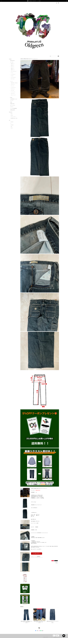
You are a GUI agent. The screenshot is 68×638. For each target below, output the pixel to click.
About (11, 113)
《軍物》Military (12, 103)
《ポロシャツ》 (12, 66)
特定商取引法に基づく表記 (14, 118)
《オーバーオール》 (12, 105)
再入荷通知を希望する (36, 553)
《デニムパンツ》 (13, 84)
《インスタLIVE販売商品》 (13, 108)
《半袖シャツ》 (12, 65)
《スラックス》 (12, 90)
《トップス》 (12, 62)
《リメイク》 (12, 100)
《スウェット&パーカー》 (14, 71)
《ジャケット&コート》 (13, 77)
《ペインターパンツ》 (13, 87)
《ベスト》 (12, 72)
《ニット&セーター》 (13, 74)
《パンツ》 (11, 81)
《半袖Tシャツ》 (13, 63)
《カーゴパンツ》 (13, 93)
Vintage (11, 97)
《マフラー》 (12, 106)
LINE (11, 126)
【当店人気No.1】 (12, 60)
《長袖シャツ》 (12, 68)
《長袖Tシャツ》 (13, 69)
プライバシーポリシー (13, 116)
